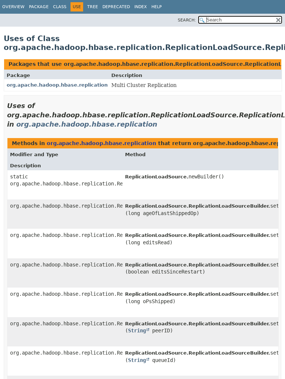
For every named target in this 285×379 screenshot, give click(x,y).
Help (156, 6)
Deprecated (116, 6)
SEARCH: (187, 20)
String (137, 330)
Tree (92, 6)
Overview (13, 6)
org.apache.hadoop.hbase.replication (57, 85)
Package (39, 6)
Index (140, 6)
